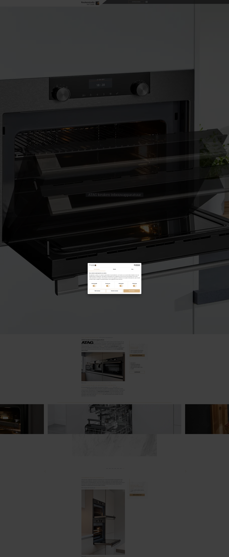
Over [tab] (132, 269)
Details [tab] (114, 269)
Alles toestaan (132, 290)
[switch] (107, 286)
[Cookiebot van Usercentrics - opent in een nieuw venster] (135, 265)
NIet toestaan (97, 290)
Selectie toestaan (114, 290)
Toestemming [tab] (96, 269)
